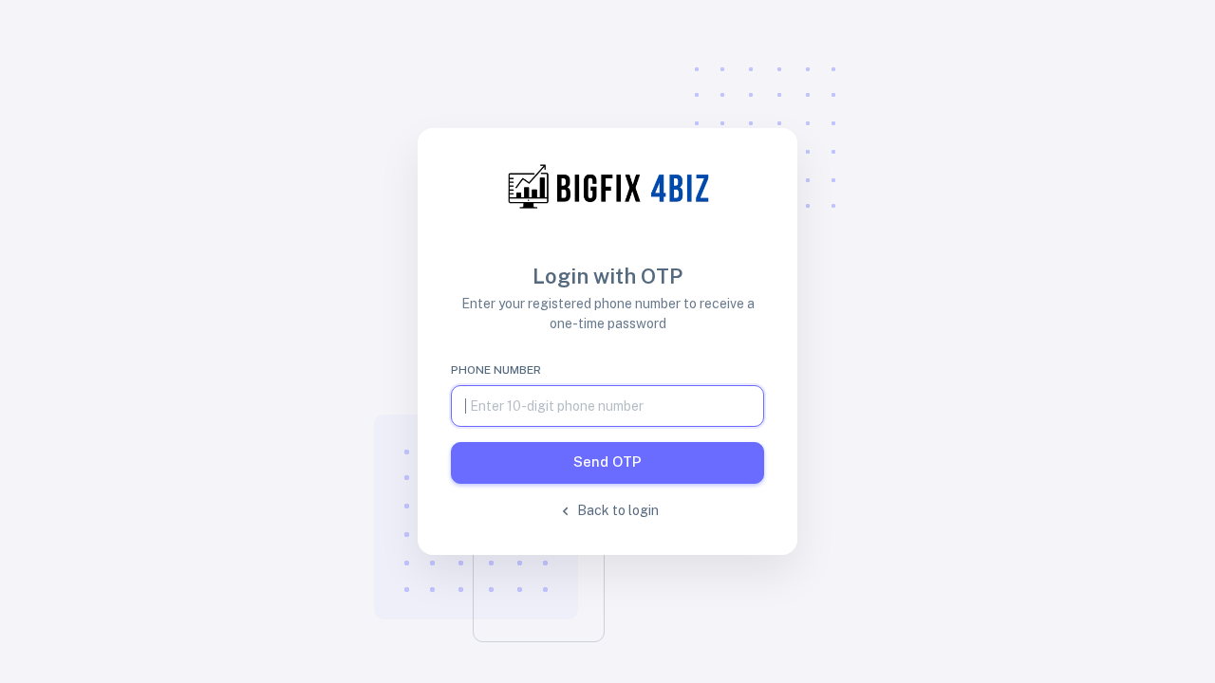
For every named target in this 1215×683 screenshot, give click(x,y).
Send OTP (607, 461)
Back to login (616, 510)
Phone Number (496, 370)
